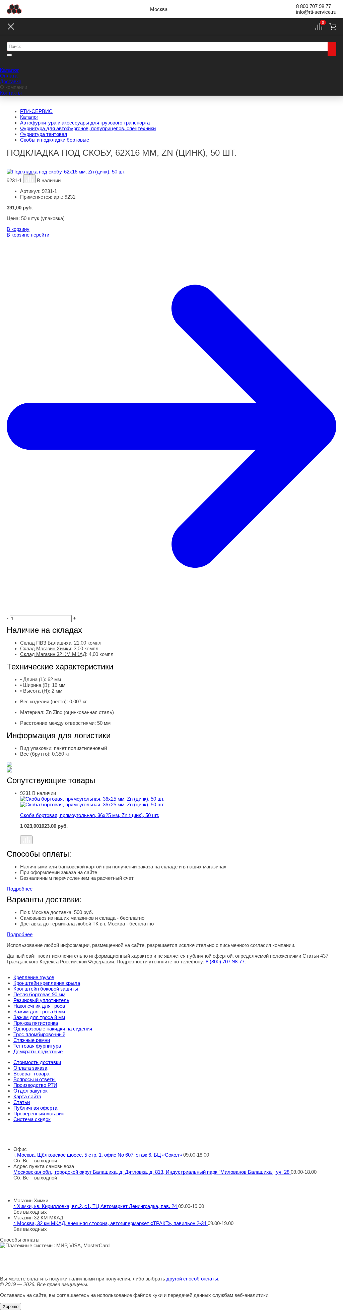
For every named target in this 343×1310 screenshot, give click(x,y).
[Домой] (14, 9)
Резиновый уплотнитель (41, 1000)
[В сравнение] (29, 178)
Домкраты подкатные (38, 1051)
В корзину (18, 229)
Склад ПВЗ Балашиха (45, 643)
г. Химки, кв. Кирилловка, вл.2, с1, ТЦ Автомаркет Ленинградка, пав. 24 (95, 1206)
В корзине (28, 235)
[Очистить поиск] (9, 55)
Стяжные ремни (31, 1040)
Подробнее (19, 889)
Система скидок (32, 1119)
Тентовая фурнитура (37, 1046)
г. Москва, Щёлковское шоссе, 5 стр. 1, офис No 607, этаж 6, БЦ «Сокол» (98, 1155)
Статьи (21, 1102)
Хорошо (10, 1306)
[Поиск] (332, 49)
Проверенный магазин (38, 1113)
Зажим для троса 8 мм (39, 1017)
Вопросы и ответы (34, 1079)
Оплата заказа (30, 1068)
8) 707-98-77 (225, 961)
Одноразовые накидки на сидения (52, 1028)
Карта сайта (27, 1096)
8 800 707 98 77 (313, 6)
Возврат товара (31, 1073)
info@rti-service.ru (316, 12)
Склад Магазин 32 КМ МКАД (53, 654)
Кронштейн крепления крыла (46, 983)
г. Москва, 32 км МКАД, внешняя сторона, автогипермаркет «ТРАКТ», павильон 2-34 (110, 1223)
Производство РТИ (35, 1085)
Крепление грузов (33, 977)
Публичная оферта (35, 1108)
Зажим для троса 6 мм (39, 1011)
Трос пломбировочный (39, 1034)
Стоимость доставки (37, 1062)
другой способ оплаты (192, 1278)
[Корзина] (332, 26)
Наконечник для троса (39, 1006)
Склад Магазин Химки (45, 648)
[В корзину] (178, 832)
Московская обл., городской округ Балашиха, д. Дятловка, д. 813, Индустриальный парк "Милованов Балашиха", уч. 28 (152, 1172)
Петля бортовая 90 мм (39, 994)
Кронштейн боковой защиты (45, 989)
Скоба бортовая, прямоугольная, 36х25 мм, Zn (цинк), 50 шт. (89, 815)
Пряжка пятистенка (35, 1023)
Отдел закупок (30, 1091)
